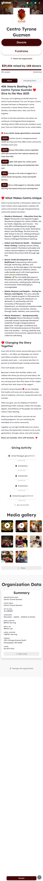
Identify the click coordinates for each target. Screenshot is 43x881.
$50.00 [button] (32, 456)
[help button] (39, 877)
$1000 (5, 162)
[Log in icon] (35, 3)
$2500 (5, 150)
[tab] (9, 81)
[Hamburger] (39, 3)
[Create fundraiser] (27, 3)
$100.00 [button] (30, 496)
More (23, 568)
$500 (5, 173)
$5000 (5, 138)
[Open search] (31, 3)
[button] (7, 525)
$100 (4, 185)
